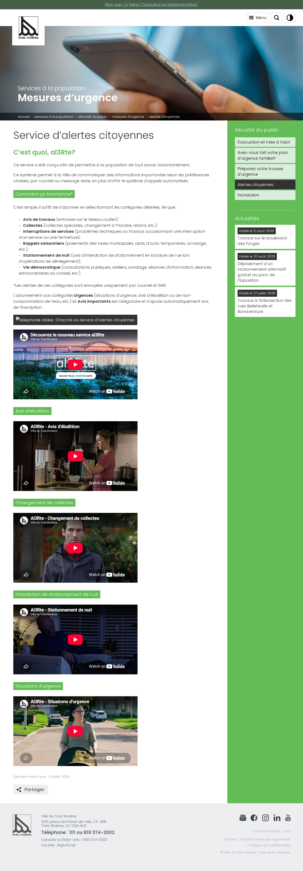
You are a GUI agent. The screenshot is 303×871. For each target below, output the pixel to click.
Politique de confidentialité (270, 845)
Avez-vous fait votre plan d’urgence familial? (263, 155)
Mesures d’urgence (128, 116)
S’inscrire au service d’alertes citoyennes (95, 320)
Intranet (230, 839)
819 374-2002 (99, 832)
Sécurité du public (92, 116)
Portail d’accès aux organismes (266, 839)
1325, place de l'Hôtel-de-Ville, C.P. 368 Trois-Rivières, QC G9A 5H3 (73, 823)
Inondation (248, 195)
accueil (24, 116)
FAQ (288, 831)
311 (72, 832)
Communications (266, 831)
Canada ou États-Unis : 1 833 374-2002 (74, 839)
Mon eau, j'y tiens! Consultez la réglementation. (151, 4)
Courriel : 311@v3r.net (58, 845)
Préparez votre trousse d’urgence (260, 171)
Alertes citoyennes (255, 184)
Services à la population (53, 116)
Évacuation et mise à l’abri (264, 142)
